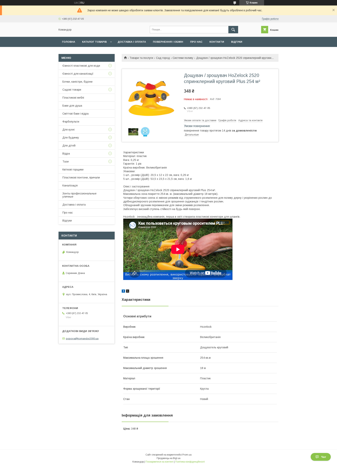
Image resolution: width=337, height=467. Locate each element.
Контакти (216, 41)
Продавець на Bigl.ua (168, 458)
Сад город (163, 57)
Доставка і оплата (132, 41)
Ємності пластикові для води (81, 65)
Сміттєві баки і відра (75, 113)
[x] (127, 291)
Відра (66, 153)
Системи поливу (183, 57)
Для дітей (68, 145)
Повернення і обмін (168, 41)
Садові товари (71, 89)
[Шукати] (233, 29)
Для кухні (68, 129)
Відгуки (236, 41)
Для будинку (70, 137)
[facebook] (123, 291)
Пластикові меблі (73, 97)
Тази (65, 161)
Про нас (196, 41)
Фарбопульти (70, 121)
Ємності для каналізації (77, 73)
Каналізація (70, 185)
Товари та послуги (141, 57)
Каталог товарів (94, 41)
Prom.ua (187, 454)
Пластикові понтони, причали (81, 177)
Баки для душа (72, 105)
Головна (68, 41)
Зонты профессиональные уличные (79, 195)
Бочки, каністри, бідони (77, 81)
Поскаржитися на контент (159, 461)
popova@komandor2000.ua (82, 338)
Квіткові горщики (72, 169)
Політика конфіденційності (190, 461)
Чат (323, 456)
